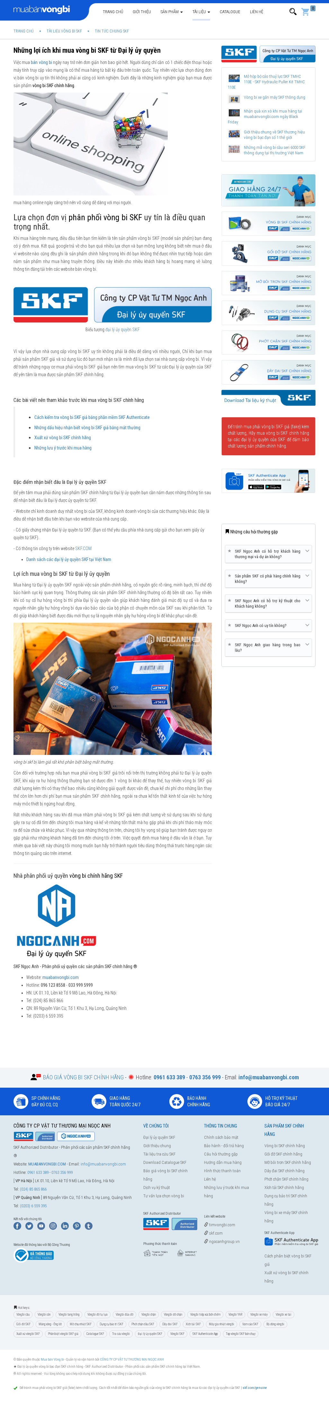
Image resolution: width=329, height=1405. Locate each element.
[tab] (268, 554)
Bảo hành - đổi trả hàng (224, 1145)
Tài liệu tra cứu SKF (159, 1154)
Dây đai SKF (170, 1324)
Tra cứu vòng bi (121, 1334)
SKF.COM (83, 548)
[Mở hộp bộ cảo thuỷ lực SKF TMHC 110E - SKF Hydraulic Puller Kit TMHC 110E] (234, 78)
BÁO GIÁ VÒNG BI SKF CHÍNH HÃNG (83, 1077)
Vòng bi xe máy (259, 1314)
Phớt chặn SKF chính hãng (286, 1179)
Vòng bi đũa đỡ (124, 1314)
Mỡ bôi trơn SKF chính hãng (287, 1162)
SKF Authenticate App (205, 1334)
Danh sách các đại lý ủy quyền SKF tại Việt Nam (68, 559)
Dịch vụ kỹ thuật (156, 1187)
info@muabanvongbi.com (103, 1164)
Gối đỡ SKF (23, 1324)
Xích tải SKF (193, 1324)
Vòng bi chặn (148, 1314)
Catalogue (230, 11)
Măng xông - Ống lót (50, 1324)
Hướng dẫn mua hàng (223, 1162)
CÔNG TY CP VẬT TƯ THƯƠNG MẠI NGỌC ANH (132, 1359)
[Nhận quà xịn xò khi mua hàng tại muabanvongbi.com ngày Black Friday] (234, 113)
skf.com (215, 1233)
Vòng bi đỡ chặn (173, 1314)
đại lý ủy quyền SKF (122, 329)
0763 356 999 (62, 1172)
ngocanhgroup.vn (224, 1241)
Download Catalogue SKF (164, 1162)
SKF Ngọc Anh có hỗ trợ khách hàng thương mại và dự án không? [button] (265, 553)
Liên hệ (256, 11)
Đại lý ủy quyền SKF (159, 1137)
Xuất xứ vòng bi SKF (28, 1334)
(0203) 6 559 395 (33, 1205)
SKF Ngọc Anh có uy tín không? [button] (258, 625)
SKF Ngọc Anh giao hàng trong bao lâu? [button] (265, 647)
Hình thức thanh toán (222, 1170)
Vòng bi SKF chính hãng (284, 1145)
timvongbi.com (221, 1224)
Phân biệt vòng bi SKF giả (63, 1334)
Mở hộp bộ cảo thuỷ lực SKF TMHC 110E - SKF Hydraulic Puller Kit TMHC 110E (266, 82)
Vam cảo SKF (250, 1324)
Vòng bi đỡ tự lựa (97, 1314)
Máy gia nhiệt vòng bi (221, 1324)
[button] (293, 11)
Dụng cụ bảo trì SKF (111, 1324)
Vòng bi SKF (177, 1334)
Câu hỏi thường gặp (221, 1154)
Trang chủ (113, 11)
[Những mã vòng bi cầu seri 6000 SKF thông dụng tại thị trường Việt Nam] (234, 149)
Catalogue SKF (95, 1334)
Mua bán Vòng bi (52, 1359)
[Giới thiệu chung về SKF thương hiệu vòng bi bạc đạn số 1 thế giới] (234, 134)
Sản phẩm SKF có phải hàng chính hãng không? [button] (265, 578)
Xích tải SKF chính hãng (284, 1187)
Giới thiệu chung (157, 1145)
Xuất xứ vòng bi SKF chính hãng (62, 437)
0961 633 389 (38, 1172)
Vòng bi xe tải (283, 1314)
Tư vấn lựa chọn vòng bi (163, 1195)
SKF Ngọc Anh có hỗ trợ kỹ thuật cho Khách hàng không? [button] (265, 603)
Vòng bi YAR (235, 1314)
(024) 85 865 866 (33, 1189)
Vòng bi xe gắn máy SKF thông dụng (274, 97)
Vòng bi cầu (23, 1314)
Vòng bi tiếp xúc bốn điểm (205, 1314)
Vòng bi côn (44, 1314)
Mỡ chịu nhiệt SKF (81, 1324)
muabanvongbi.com (60, 977)
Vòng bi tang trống (68, 1314)
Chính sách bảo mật (221, 1137)
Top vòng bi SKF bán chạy (240, 1334)
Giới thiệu (142, 11)
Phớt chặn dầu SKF (142, 1324)
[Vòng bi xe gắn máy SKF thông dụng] (234, 99)
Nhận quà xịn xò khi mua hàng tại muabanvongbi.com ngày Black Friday (265, 116)
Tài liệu (199, 11)
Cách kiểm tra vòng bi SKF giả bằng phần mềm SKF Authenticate (92, 417)
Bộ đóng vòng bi (275, 1324)
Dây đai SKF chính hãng (284, 1170)
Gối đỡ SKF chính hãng (283, 1154)
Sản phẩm (170, 11)
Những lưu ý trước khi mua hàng (63, 447)
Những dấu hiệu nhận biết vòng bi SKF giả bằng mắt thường (87, 427)
